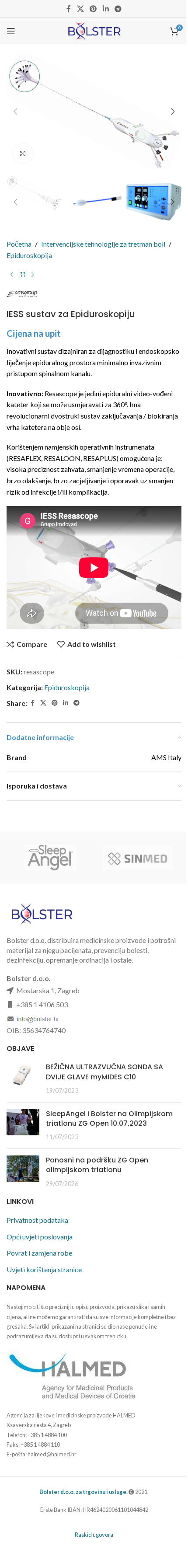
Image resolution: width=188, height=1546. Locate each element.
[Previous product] (12, 274)
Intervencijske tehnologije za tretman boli (103, 244)
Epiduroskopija (29, 255)
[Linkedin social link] (105, 8)
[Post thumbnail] (23, 1078)
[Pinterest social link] (93, 8)
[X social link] (80, 8)
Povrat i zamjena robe (39, 1253)
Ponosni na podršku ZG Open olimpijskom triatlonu (97, 1165)
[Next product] (33, 274)
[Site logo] (94, 30)
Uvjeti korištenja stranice (44, 1269)
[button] (15, 111)
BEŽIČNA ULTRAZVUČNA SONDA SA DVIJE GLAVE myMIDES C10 (104, 1072)
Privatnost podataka (37, 1220)
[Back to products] (22, 274)
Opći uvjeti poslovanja (40, 1236)
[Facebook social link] (68, 8)
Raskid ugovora (94, 1534)
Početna (19, 244)
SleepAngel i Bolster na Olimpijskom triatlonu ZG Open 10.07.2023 (109, 1118)
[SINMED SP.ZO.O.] (137, 857)
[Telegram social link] (117, 8)
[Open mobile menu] (11, 31)
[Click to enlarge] (23, 153)
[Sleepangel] (50, 857)
